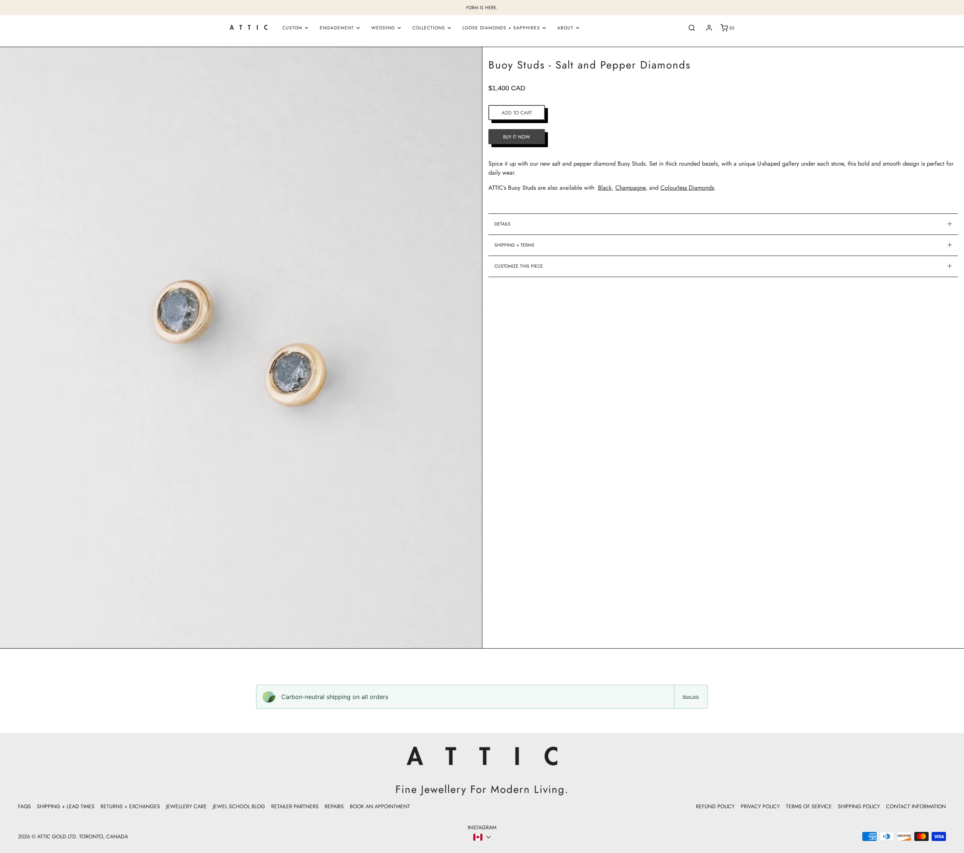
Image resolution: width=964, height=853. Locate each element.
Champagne (630, 187)
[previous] (10, 348)
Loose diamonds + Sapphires (501, 27)
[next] (471, 348)
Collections (428, 27)
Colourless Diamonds (687, 187)
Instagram (482, 827)
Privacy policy (760, 806)
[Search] (692, 28)
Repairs (334, 806)
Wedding (383, 27)
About (565, 27)
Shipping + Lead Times (66, 806)
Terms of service (809, 806)
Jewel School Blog (239, 806)
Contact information (916, 806)
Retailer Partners (295, 806)
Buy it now (516, 136)
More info (691, 697)
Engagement (337, 27)
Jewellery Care (186, 806)
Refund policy (715, 806)
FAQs (24, 806)
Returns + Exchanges (130, 806)
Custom (292, 27)
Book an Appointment (380, 806)
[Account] (709, 28)
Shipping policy (859, 806)
